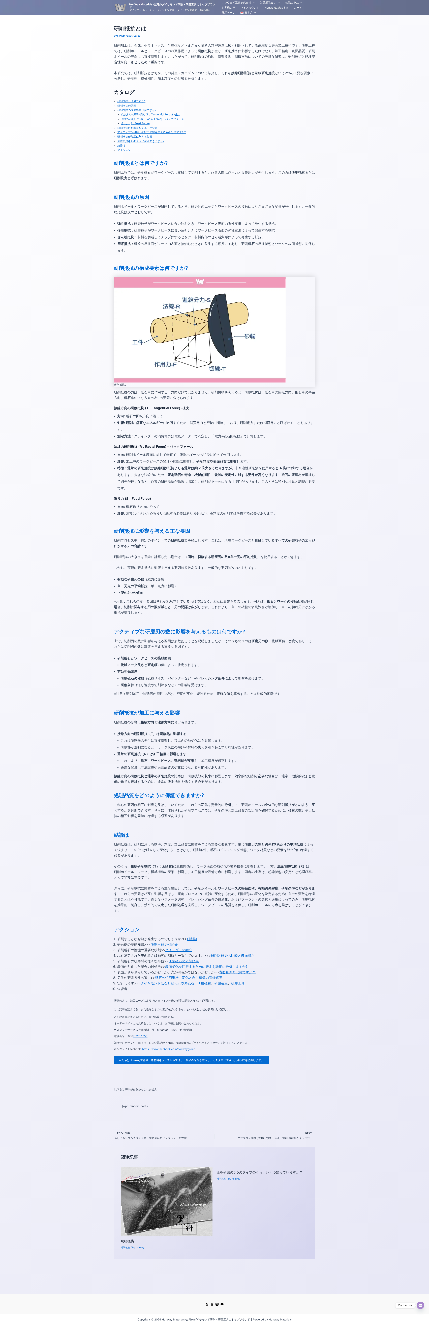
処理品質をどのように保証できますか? (140, 141)
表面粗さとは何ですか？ (237, 972)
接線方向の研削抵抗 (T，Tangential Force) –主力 (150, 114)
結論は (121, 145)
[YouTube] (222, 1304)
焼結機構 (127, 1241)
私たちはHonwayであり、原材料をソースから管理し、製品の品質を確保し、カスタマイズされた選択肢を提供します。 (191, 1060)
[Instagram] (211, 1304)
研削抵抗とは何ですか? (131, 101)
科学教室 (125, 1247)
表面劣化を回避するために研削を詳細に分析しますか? (206, 967)
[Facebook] (206, 1304)
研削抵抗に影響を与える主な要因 (137, 128)
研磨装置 (221, 983)
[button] (253, 2)
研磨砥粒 (204, 983)
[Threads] (217, 1304)
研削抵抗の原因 (126, 105)
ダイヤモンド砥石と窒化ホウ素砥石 (167, 983)
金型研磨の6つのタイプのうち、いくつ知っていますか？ (260, 1172)
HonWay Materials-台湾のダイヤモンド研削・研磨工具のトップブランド (172, 6)
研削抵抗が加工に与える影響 (134, 136)
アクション (124, 150)
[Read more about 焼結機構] (166, 1201)
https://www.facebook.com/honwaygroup (168, 1049)
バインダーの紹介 (178, 950)
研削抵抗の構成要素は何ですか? (136, 110)
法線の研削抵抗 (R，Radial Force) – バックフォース (152, 119)
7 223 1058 (140, 1036)
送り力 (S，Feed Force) (135, 123)
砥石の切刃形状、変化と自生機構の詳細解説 (188, 978)
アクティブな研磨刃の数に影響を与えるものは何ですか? (151, 132)
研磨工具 (237, 983)
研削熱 (192, 939)
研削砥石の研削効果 (184, 961)
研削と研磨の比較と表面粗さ (233, 956)
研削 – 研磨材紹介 (164, 944)
